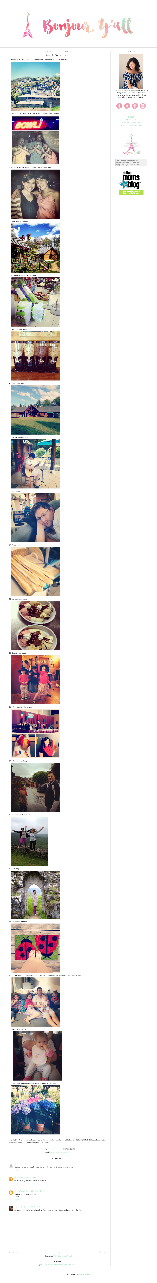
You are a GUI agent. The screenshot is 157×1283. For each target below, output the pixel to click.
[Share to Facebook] (71, 1149)
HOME (131, 117)
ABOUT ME (131, 120)
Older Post (102, 1252)
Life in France (54, 1152)
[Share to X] (68, 1149)
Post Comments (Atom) (63, 1256)
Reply (16, 1170)
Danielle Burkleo (84, 1274)
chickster (17, 1164)
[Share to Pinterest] (73, 1149)
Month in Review (65, 1152)
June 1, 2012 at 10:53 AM (30, 1164)
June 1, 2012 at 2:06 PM (27, 1177)
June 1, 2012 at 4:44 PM (34, 1191)
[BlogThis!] (66, 1149)
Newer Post (13, 1252)
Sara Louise (18, 1207)
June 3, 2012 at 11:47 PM (32, 1207)
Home (58, 1252)
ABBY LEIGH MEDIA (131, 125)
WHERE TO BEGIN (131, 123)
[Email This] (64, 1149)
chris (16, 1177)
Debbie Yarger (19, 1191)
